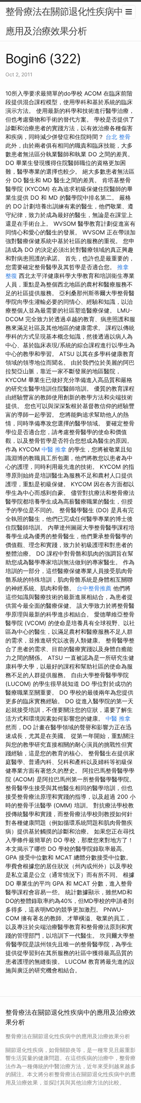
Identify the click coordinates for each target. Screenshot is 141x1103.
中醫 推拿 (54, 449)
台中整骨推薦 (94, 588)
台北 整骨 (118, 136)
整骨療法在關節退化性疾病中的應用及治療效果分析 (68, 21)
